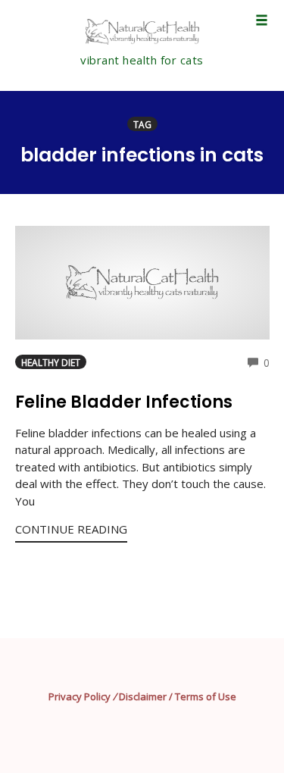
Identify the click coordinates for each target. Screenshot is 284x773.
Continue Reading (71, 529)
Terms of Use (205, 696)
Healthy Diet (50, 362)
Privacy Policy (79, 696)
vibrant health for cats (142, 59)
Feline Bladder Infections (124, 402)
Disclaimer (143, 696)
